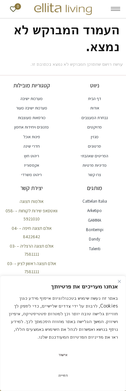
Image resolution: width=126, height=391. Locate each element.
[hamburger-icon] (115, 9)
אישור (63, 354)
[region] (63, 333)
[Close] (119, 281)
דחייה (63, 375)
